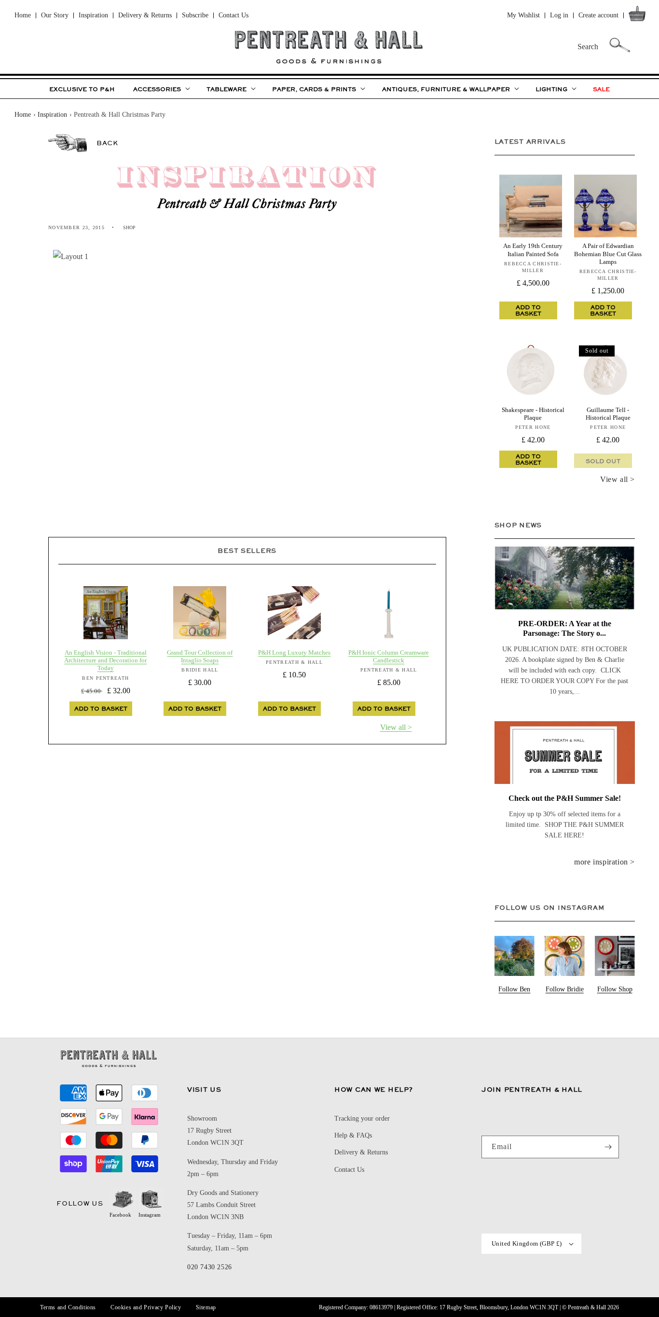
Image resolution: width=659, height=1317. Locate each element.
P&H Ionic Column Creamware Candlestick (388, 656)
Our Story (55, 15)
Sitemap (206, 1307)
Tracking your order (362, 1118)
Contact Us (233, 15)
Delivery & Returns (145, 15)
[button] (639, 15)
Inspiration (93, 15)
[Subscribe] (607, 1147)
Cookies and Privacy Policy (145, 1307)
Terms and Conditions (68, 1307)
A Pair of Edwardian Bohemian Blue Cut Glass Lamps (608, 253)
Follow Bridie (565, 989)
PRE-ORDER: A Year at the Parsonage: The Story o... (564, 628)
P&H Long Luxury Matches (294, 652)
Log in (559, 15)
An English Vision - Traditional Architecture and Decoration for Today (105, 660)
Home (22, 15)
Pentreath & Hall (587, 1307)
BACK (107, 143)
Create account (598, 15)
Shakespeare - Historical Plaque (533, 413)
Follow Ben (514, 989)
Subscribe (195, 15)
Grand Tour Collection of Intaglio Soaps (200, 656)
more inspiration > (604, 862)
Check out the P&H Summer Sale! (564, 798)
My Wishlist (523, 15)
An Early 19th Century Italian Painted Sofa (533, 249)
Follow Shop (614, 989)
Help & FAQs (353, 1135)
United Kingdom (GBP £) (527, 1243)
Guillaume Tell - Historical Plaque (608, 413)
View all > (396, 727)
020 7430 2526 (209, 1267)
